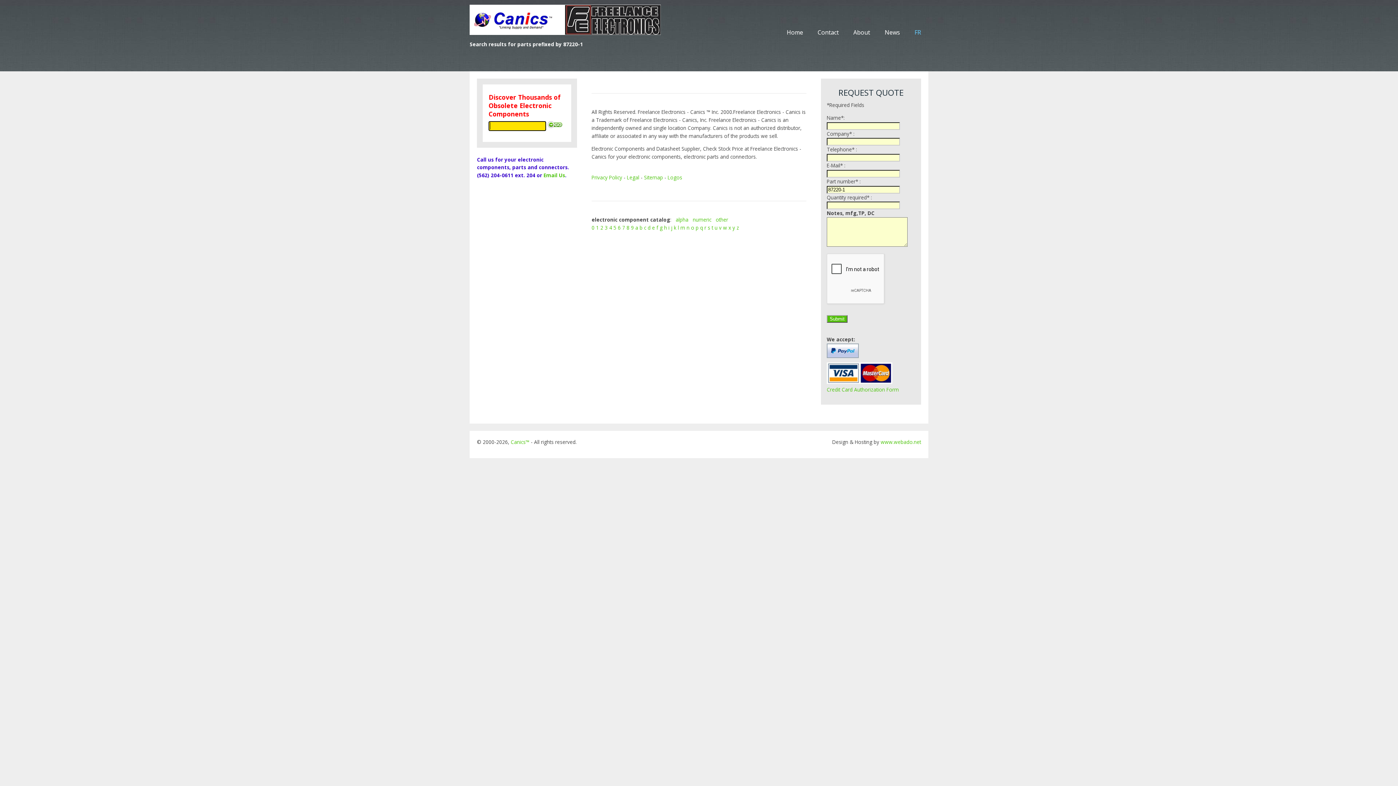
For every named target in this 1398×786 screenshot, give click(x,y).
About (861, 32)
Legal (633, 177)
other (722, 219)
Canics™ (520, 441)
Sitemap (653, 177)
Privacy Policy (607, 177)
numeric (702, 219)
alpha (682, 219)
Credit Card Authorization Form (863, 389)
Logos (675, 177)
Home (795, 32)
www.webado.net (901, 441)
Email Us (554, 175)
